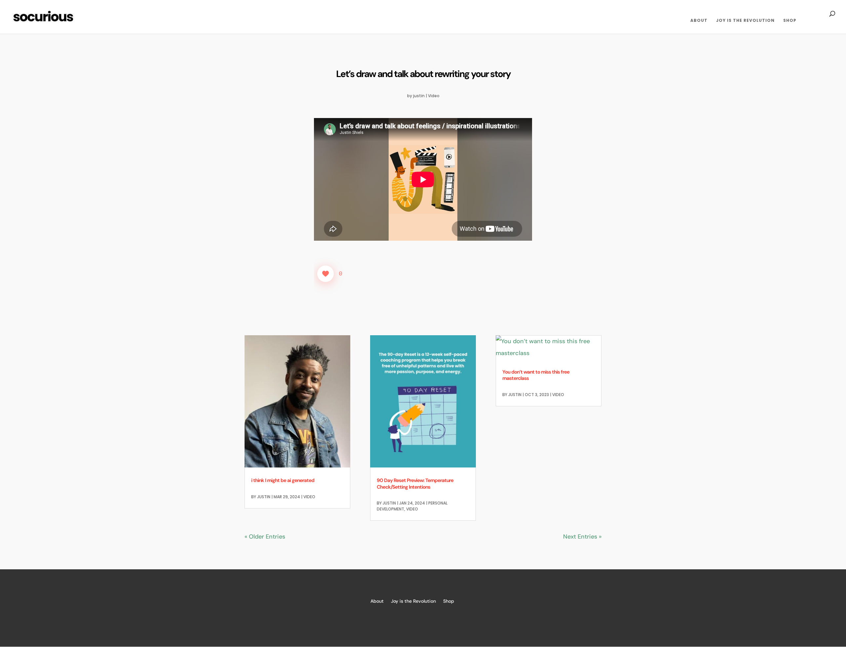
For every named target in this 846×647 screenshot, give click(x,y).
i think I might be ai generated (282, 480)
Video (434, 96)
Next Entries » (582, 537)
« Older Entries (265, 537)
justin (419, 96)
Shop (789, 20)
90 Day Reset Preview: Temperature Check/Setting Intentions (415, 483)
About (699, 20)
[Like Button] (325, 273)
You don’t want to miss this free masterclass (535, 375)
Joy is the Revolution (745, 20)
